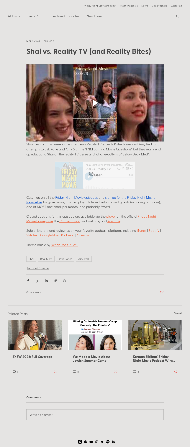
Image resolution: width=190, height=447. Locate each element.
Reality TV (46, 258)
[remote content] (95, 176)
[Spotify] (85, 442)
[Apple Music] (80, 442)
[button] (159, 6)
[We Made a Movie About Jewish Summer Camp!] (95, 335)
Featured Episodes (65, 16)
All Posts (14, 16)
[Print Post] (64, 280)
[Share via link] (55, 280)
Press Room (35, 16)
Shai (31, 258)
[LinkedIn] (113, 442)
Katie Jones (65, 258)
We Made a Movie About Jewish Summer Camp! (91, 358)
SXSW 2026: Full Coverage (32, 356)
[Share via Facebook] (28, 280)
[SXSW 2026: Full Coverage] (35, 335)
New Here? (94, 16)
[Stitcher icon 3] (108, 442)
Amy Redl (83, 258)
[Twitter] (102, 442)
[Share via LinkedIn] (46, 280)
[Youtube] (91, 442)
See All (178, 313)
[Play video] (95, 103)
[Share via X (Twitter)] (37, 280)
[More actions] (161, 40)
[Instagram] (97, 442)
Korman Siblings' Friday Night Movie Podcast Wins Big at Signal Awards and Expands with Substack (153, 358)
